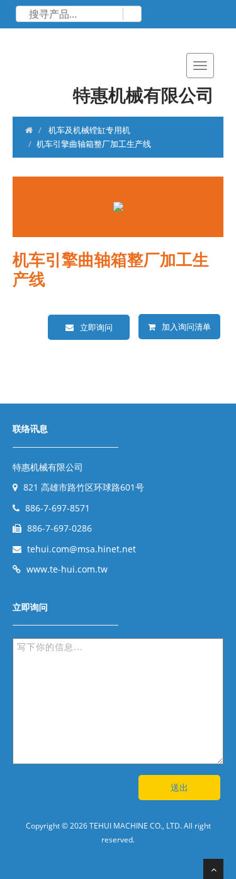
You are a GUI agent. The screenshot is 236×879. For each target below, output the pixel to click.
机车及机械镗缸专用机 (88, 130)
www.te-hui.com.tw (67, 569)
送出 (179, 787)
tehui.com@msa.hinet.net (81, 549)
